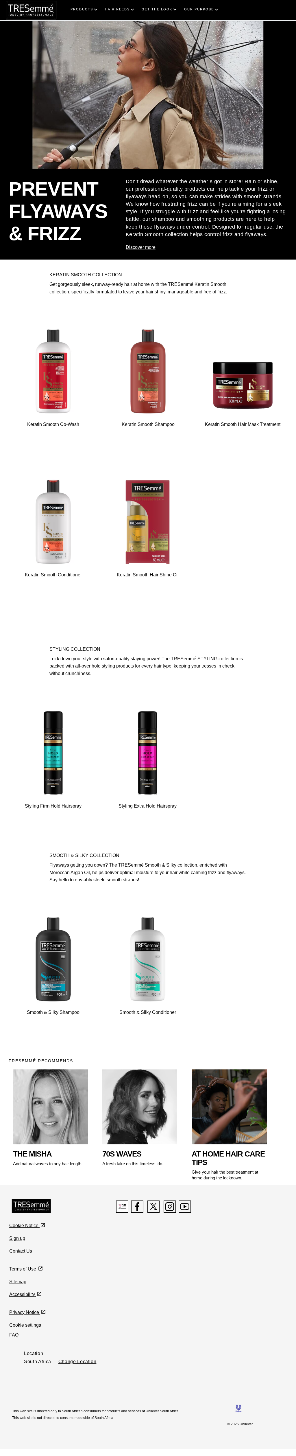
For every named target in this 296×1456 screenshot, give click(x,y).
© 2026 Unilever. (240, 1424)
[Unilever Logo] (238, 1407)
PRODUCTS (82, 9)
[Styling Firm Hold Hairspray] (53, 752)
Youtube (185, 1207)
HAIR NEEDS (117, 9)
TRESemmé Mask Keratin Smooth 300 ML (243, 438)
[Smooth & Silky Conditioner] (147, 959)
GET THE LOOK (157, 9)
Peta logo (122, 1207)
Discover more (141, 247)
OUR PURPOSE (199, 9)
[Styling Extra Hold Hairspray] (147, 752)
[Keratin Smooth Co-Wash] (53, 371)
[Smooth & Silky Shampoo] (53, 959)
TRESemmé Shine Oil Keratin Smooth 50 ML (147, 589)
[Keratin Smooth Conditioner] (53, 522)
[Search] (286, 3)
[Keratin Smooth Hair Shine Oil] (147, 522)
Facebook (137, 1207)
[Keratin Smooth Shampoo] (148, 371)
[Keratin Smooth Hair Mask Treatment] (242, 371)
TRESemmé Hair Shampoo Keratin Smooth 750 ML (148, 441)
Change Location (77, 1361)
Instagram (170, 1207)
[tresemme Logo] (31, 9)
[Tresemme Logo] (31, 1205)
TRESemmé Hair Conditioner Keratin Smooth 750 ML (53, 592)
